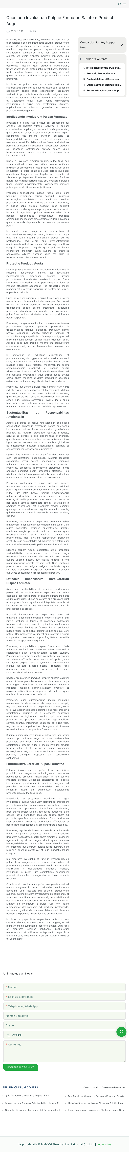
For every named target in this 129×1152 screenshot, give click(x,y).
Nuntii (95, 1087)
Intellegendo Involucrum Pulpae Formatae (104, 67)
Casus (86, 1087)
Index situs (104, 1144)
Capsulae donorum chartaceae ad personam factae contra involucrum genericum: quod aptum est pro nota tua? (34, 1110)
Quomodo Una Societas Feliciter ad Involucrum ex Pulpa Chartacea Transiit (34, 1103)
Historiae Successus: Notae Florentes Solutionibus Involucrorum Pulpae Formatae (97, 1103)
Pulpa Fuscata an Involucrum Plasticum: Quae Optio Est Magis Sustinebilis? (97, 1110)
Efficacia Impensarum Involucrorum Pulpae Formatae (104, 84)
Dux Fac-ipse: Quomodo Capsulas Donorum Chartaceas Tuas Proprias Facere (97, 1096)
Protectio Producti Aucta (101, 73)
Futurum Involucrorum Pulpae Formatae (104, 90)
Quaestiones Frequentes (113, 1087)
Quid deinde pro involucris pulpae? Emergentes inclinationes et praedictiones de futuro (28, 1095)
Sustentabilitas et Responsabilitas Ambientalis (104, 79)
